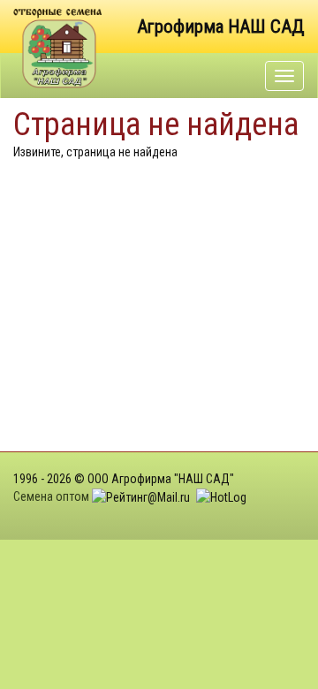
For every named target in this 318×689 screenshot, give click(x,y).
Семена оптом (51, 496)
